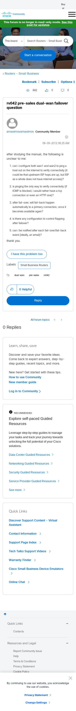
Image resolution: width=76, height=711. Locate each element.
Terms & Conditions (24, 661)
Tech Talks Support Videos (28, 551)
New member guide (22, 382)
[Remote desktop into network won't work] (61, 320)
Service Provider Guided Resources (32, 481)
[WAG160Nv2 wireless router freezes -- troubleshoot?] (55, 320)
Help (16, 656)
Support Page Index (23, 542)
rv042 (46, 275)
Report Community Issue (27, 651)
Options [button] (66, 82)
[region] (38, 691)
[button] (12, 289)
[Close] (70, 678)
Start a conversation (38, 55)
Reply (38, 300)
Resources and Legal (21, 643)
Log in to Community (24, 391)
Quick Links (15, 623)
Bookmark (29, 82)
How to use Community (25, 377)
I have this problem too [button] (26, 254)
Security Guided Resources (27, 472)
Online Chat (17, 582)
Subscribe (48, 82)
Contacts (18, 632)
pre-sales (34, 275)
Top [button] (5, 614)
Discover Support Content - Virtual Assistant (33, 522)
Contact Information (23, 534)
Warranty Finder (20, 560)
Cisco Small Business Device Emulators (36, 569)
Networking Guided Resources (29, 463)
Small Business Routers (34, 265)
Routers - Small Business (22, 73)
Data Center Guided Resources (29, 454)
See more (15, 490)
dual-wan (19, 275)
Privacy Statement (36, 695)
